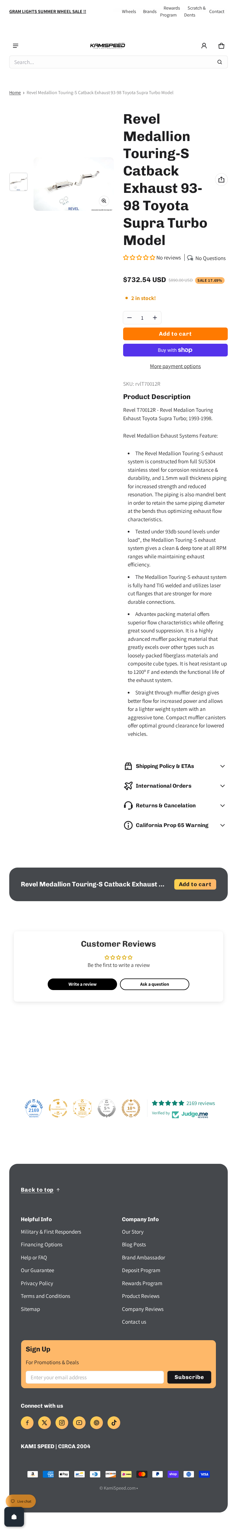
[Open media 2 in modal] (74, 184)
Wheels (129, 11)
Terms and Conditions (45, 1295)
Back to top (37, 1189)
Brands (150, 11)
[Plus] (155, 317)
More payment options (175, 366)
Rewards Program (142, 1283)
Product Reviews (141, 1295)
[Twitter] (44, 1422)
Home (15, 92)
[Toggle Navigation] (15, 45)
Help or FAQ (34, 1257)
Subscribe (189, 1377)
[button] (221, 45)
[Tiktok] (114, 1422)
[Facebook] (27, 1422)
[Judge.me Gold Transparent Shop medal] (58, 1108)
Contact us (134, 1321)
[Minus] (129, 317)
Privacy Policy (37, 1283)
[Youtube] (79, 1422)
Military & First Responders (51, 1231)
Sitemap (30, 1308)
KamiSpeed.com (120, 1488)
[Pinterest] (96, 1422)
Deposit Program (141, 1270)
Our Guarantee (37, 1270)
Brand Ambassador (143, 1257)
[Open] (14, 1517)
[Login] (204, 45)
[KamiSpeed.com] (107, 45)
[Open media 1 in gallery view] (18, 182)
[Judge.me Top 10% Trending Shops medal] (131, 1108)
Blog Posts (134, 1244)
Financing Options (41, 1244)
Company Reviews (143, 1308)
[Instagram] (61, 1422)
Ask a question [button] (154, 984)
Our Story (133, 1231)
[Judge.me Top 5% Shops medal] (106, 1108)
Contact (216, 11)
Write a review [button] (82, 984)
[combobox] (118, 62)
